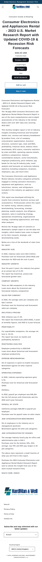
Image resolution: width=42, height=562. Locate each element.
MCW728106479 (20, 77)
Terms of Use (9, 514)
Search (6, 504)
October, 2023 (20, 60)
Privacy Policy (9, 509)
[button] (2, 6)
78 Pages (21, 69)
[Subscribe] (35, 534)
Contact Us (8, 518)
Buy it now (21, 91)
